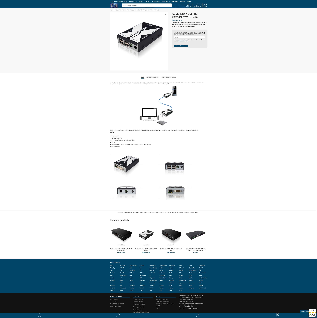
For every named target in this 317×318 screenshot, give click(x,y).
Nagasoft (112, 280)
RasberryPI (152, 283)
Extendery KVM (130, 10)
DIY (140, 270)
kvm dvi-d (179, 212)
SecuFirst (112, 285)
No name (171, 280)
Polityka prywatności (139, 304)
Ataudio (142, 265)
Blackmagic (202, 265)
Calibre (161, 268)
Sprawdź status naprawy (162, 301)
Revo (161, 283)
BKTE (190, 265)
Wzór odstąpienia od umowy (141, 312)
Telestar (201, 285)
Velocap (112, 290)
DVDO (161, 270)
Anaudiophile (133, 265)
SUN (170, 285)
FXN (170, 273)
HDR (131, 275)
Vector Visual (202, 288)
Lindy (131, 278)
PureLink (132, 283)
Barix (180, 265)
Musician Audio (203, 278)
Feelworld (152, 273)
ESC (200, 270)
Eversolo (122, 273)
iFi (150, 275)
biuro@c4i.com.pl (188, 301)
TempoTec (112, 288)
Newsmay (142, 280)
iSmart (181, 275)
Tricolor (142, 288)
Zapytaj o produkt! (305, 311)
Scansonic (192, 283)
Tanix (190, 285)
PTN (121, 283)
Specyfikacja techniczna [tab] (169, 77)
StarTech (152, 285)
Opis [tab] (142, 77)
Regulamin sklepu (138, 299)
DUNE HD (152, 270)
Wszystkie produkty (115, 306)
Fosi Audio (162, 273)
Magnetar (152, 278)
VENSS (121, 290)
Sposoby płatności (138, 307)
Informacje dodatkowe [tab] (152, 77)
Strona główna (114, 10)
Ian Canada (143, 275)
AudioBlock (152, 265)
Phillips (201, 280)
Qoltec (141, 283)
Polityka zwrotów (138, 301)
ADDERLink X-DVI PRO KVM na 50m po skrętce (146, 249)
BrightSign (112, 268)
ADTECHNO (123, 265)
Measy (171, 278)
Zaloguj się (188, 6)
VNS (151, 290)
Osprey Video (182, 280)
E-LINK (171, 270)
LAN (121, 278)
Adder (196, 212)
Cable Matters (153, 268)
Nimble (161, 280)
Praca (157, 308)
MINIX (190, 278)
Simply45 (132, 285)
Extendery (122, 10)
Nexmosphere (153, 280)
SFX (121, 285)
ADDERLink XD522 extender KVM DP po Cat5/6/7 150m (121, 249)
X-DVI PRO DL (185, 212)
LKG (141, 278)
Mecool (181, 278)
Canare (171, 268)
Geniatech (191, 273)
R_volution (182, 283)
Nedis (121, 280)
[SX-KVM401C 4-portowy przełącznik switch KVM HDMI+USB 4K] (195, 235)
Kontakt (158, 306)
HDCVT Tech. (123, 275)
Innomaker (162, 275)
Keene (200, 275)
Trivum (151, 288)
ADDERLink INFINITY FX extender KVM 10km (171, 249)
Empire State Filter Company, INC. (193, 270)
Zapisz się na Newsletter (117, 303)
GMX (111, 275)
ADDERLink (152, 212)
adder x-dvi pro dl (144, 212)
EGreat (181, 270)
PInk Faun (112, 283)
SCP (200, 283)
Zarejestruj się (197, 6)
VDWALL (191, 288)
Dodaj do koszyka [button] (195, 255)
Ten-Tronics (123, 288)
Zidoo (180, 290)
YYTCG (171, 290)
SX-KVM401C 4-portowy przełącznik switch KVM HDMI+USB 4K (196, 249)
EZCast (141, 273)
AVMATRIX (172, 265)
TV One (161, 288)
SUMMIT (162, 285)
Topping (132, 288)
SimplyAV (142, 285)
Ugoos (171, 288)
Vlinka (141, 290)
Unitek (180, 288)
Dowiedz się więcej (121, 255)
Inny (170, 275)
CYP (121, 270)
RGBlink (171, 283)
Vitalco (131, 290)
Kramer (112, 278)
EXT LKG (132, 273)
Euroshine (112, 273)
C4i (140, 268)
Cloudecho (192, 268)
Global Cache (202, 273)
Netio (131, 280)
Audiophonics (163, 265)
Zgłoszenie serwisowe (162, 299)
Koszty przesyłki (137, 310)
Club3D (201, 268)
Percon (191, 280)
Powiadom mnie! (181, 46)
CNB (111, 270)
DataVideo (132, 270)
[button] (205, 5)
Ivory (190, 275)
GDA (180, 273)
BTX (131, 268)
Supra (180, 285)
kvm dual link (173, 212)
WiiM (161, 290)
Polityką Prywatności (183, 41)
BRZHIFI (122, 268)
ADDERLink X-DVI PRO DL (162, 212)
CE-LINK (181, 268)
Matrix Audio (163, 278)
